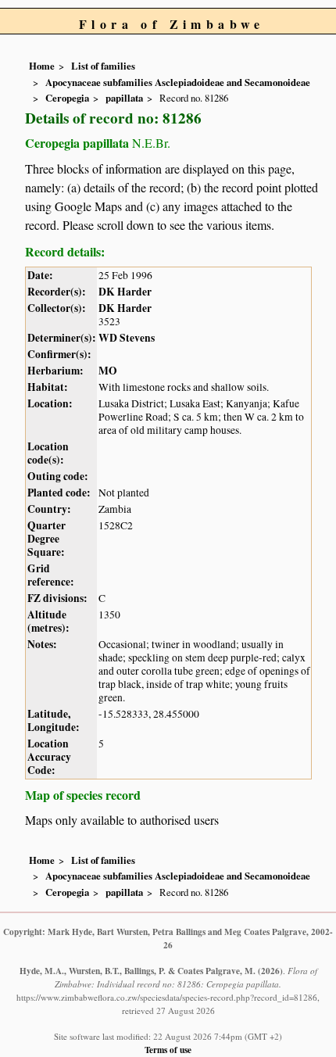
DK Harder (125, 291)
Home (42, 66)
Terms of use (168, 1049)
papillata (124, 98)
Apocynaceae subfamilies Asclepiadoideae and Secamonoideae (177, 82)
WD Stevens (126, 338)
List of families (103, 66)
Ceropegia (67, 98)
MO (107, 370)
